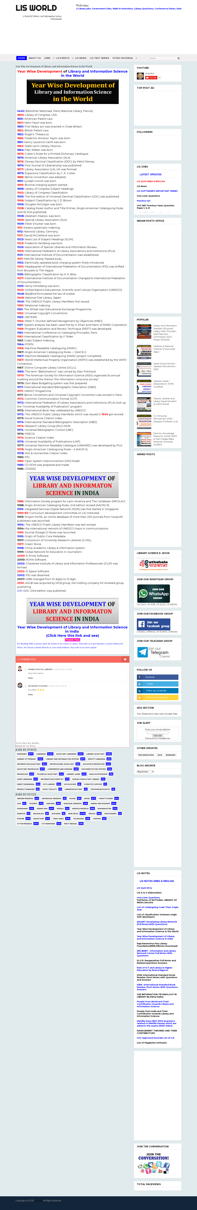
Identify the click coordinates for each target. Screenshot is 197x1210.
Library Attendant (26, 759)
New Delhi (73, 814)
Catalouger (70, 784)
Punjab (20, 819)
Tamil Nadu (58, 819)
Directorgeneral (25, 784)
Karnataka (42, 809)
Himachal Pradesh (73, 804)
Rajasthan (38, 819)
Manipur (21, 814)
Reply (30, 678)
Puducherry (110, 814)
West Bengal (70, 824)
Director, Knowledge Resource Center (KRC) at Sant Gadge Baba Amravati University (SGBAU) (165, 439)
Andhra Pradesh (25, 798)
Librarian (41, 754)
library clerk (73, 774)
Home (21, 58)
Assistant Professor (28, 769)
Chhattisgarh (106, 798)
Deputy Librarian (96, 759)
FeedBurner (164, 738)
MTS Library (49, 784)
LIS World (36, 8)
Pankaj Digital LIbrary (40, 669)
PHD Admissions (146, 755)
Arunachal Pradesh (51, 798)
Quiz (159, 755)
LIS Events (63, 58)
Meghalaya (38, 814)
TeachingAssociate (100, 789)
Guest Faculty (49, 789)
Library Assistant (95, 754)
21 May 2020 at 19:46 (57, 686)
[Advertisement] (128, 31)
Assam (72, 798)
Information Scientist (52, 779)
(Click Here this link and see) (72, 635)
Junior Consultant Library (86, 779)
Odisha (91, 814)
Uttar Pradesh (24, 824)
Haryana (50, 804)
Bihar (87, 798)
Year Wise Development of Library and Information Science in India (72, 629)
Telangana (78, 819)
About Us (35, 58)
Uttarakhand (48, 824)
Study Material (123, 58)
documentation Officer (93, 769)
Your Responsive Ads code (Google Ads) (157, 714)
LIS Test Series (99, 58)
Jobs (47, 58)
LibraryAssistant (73, 789)
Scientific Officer (93, 784)
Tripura (97, 819)
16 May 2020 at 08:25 (63, 669)
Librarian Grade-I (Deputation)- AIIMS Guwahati (163, 384)
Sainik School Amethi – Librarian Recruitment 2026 (164, 366)
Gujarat (33, 804)
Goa (19, 804)
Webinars (22, 754)
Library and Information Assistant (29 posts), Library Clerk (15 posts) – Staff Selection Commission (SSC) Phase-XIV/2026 (165, 332)
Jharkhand (22, 809)
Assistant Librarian (66, 754)
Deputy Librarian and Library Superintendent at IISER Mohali (165, 401)
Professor (22, 774)
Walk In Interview (98, 774)
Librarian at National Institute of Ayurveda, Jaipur (164, 349)
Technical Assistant (47, 774)
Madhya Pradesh (80, 809)
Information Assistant (29, 764)
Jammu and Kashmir (100, 804)
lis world (38, 1200)
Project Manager (25, 789)
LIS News (81, 58)
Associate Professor (93, 764)
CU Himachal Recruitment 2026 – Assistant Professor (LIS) (165, 419)
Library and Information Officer (62, 759)
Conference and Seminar (60, 769)
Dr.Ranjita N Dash (38, 686)
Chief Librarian (24, 779)
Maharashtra (104, 809)
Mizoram (56, 814)
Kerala (60, 809)
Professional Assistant (62, 764)
